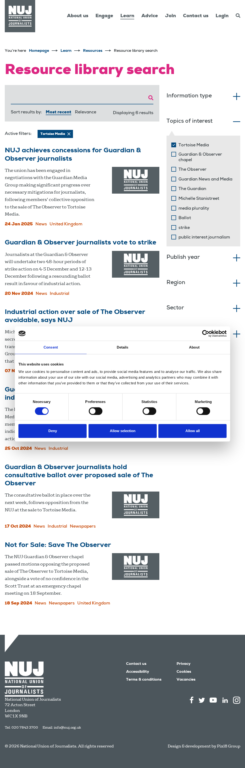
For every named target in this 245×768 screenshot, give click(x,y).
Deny (52, 431)
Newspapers (83, 526)
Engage (104, 16)
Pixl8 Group (228, 746)
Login (222, 16)
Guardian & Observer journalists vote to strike (80, 243)
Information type (189, 96)
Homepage (39, 51)
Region (176, 283)
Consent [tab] (51, 347)
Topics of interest (189, 121)
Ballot (184, 218)
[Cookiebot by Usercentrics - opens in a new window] (206, 333)
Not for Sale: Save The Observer (58, 545)
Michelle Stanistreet (198, 199)
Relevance (85, 112)
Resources (92, 51)
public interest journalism (204, 237)
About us (77, 16)
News (41, 224)
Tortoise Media (193, 145)
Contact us (195, 16)
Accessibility (137, 672)
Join (170, 16)
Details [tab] (122, 347)
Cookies (184, 672)
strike (184, 228)
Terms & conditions (143, 680)
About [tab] (194, 347)
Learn (127, 16)
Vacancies (186, 680)
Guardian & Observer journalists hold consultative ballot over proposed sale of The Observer (79, 475)
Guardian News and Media (205, 179)
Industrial (59, 294)
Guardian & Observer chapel (200, 157)
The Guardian (192, 189)
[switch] (95, 411)
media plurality (193, 209)
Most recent (58, 112)
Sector (175, 308)
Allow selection (122, 431)
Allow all (192, 431)
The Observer (192, 170)
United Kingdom (66, 224)
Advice (149, 16)
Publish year (183, 257)
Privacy (183, 664)
